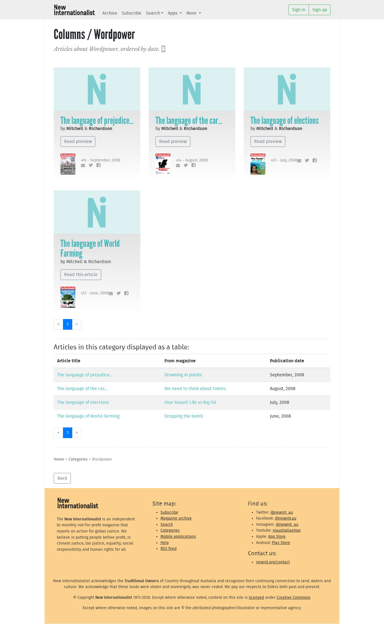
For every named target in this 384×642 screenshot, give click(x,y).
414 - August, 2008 (192, 160)
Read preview (78, 141)
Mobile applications (178, 536)
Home (59, 459)
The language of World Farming (90, 248)
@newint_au (281, 512)
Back (62, 478)
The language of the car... (188, 120)
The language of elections (284, 120)
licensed (256, 597)
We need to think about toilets (195, 388)
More (192, 13)
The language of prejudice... (97, 120)
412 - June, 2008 (95, 293)
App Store (277, 536)
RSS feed (169, 549)
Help (165, 543)
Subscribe (131, 13)
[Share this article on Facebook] (97, 165)
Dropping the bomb (183, 416)
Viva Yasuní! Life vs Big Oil (190, 402)
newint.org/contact (273, 562)
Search (153, 13)
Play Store (281, 543)
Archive (109, 13)
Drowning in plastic (183, 375)
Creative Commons (293, 597)
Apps (173, 13)
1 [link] (68, 324)
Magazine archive (176, 518)
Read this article (81, 274)
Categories (78, 459)
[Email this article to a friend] (82, 165)
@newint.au (285, 518)
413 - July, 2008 (284, 160)
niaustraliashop (287, 530)
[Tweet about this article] (89, 165)
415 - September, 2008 (100, 160)
